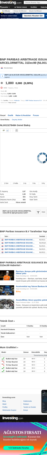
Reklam (26, 404)
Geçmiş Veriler (17, 120)
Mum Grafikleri (8, 347)
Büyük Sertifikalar (35, 11)
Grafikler (34, 7)
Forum (36, 115)
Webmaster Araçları (9, 410)
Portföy (4, 407)
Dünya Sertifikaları (20, 11)
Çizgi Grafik (7, 130)
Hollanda (17, 100)
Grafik (10, 115)
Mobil (4, 404)
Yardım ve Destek (29, 407)
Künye (25, 410)
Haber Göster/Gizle (16, 130)
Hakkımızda (27, 401)
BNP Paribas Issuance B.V (34, 100)
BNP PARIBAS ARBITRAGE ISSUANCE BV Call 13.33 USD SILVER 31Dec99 (20, 240)
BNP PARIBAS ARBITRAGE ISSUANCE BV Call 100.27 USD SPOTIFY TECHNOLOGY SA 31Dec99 (20, 246)
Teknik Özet (6, 321)
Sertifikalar (6, 11)
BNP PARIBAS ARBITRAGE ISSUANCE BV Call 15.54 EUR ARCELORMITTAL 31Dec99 (20, 249)
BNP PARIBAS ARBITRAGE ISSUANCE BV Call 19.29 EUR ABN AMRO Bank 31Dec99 (20, 252)
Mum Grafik (3, 130)
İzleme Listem (21, 7)
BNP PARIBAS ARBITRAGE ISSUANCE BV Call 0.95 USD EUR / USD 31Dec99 (20, 243)
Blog (4, 401)
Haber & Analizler (23, 115)
